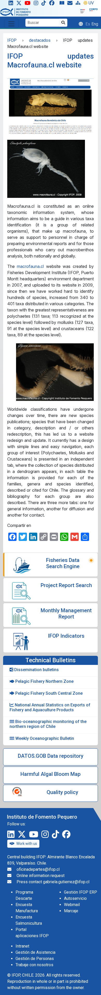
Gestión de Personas (35, 958)
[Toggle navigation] (11, 23)
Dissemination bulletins (36, 669)
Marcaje (71, 910)
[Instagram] (37, 4)
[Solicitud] (71, 4)
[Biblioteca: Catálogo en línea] (63, 4)
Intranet (22, 946)
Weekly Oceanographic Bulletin (44, 738)
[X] (20, 4)
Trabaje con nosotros (34, 964)
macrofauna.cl (30, 266)
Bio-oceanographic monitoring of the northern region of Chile (48, 724)
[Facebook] (54, 4)
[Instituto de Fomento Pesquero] (15, 11)
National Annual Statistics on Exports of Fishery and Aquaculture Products (50, 707)
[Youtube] (29, 4)
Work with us (26, 843)
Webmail (72, 904)
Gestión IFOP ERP (80, 892)
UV (91, 3)
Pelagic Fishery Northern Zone (44, 681)
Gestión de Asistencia (35, 952)
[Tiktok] (44, 4)
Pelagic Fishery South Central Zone (48, 693)
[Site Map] (79, 4)
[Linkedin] (9, 4)
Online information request (40, 875)
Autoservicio (75, 898)
